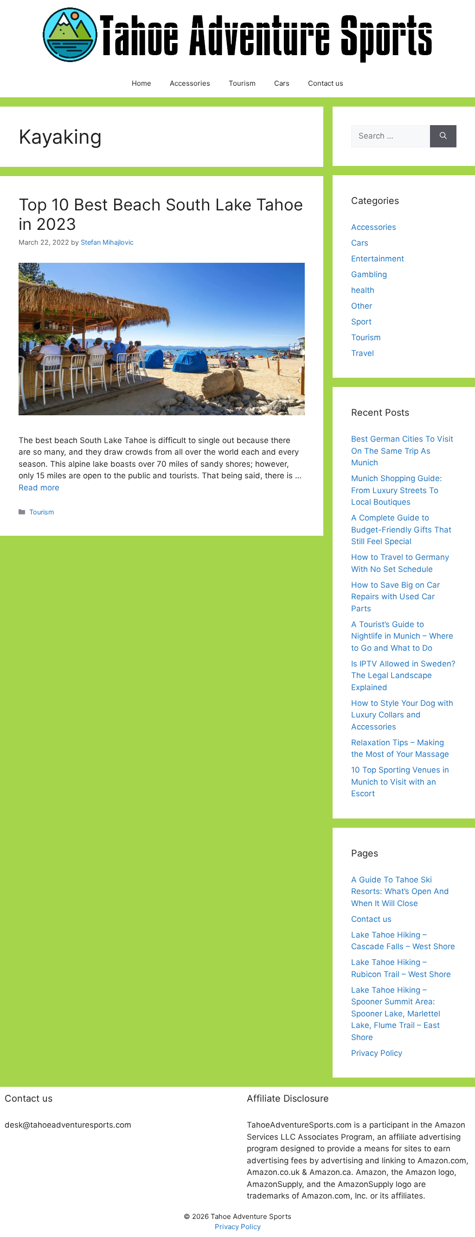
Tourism (242, 83)
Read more (39, 487)
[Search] (443, 136)
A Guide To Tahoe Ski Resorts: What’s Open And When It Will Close (400, 891)
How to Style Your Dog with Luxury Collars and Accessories (402, 714)
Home (141, 83)
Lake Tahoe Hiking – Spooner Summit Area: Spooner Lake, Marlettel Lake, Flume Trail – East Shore (395, 1013)
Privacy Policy (376, 1053)
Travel (362, 353)
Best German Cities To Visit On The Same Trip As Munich (402, 450)
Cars (281, 83)
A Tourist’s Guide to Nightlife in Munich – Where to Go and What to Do (402, 636)
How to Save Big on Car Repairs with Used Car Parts (395, 596)
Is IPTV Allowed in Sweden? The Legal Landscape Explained (403, 675)
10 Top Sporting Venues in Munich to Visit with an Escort (400, 781)
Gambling (369, 274)
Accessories (190, 83)
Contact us (325, 83)
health (362, 290)
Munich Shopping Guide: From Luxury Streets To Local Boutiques (396, 490)
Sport (361, 321)
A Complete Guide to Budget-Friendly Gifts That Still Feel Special (401, 529)
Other (361, 306)
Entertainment (377, 258)
